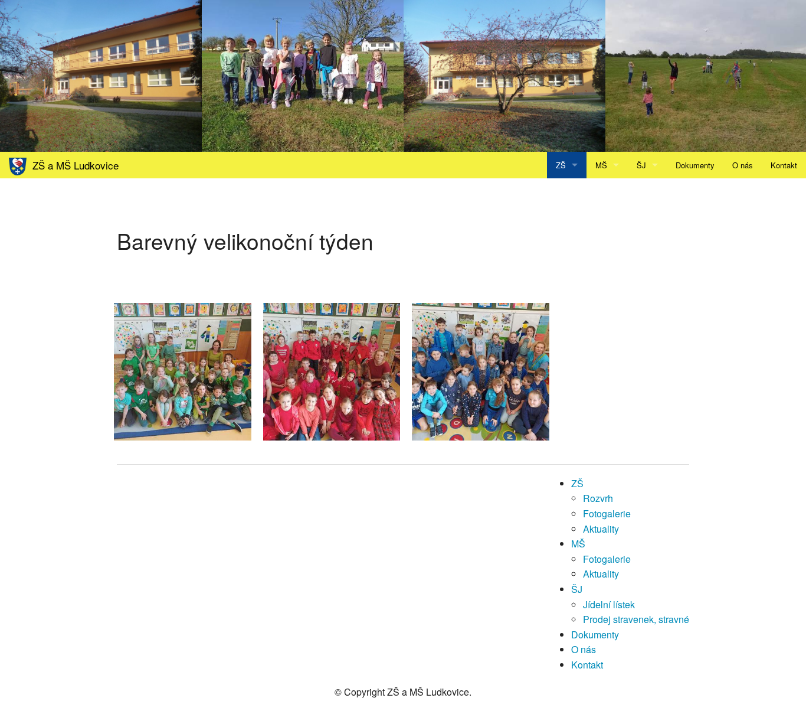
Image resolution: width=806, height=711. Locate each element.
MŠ (601, 165)
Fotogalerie (607, 513)
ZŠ (561, 165)
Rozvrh (598, 498)
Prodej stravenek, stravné (636, 619)
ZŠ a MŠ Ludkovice (73, 165)
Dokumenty (695, 165)
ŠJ (641, 165)
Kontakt (784, 165)
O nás (742, 165)
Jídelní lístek (609, 604)
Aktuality (601, 529)
